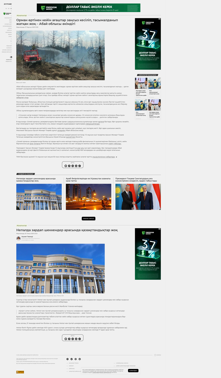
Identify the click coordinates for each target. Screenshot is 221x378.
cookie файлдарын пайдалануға (101, 372)
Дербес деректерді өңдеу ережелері (125, 365)
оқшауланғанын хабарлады (104, 157)
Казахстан (9, 59)
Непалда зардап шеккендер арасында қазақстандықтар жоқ (36, 179)
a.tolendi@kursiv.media (27, 240)
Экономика (9, 32)
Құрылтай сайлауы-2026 (75, 371)
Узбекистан (9, 61)
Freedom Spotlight (7, 52)
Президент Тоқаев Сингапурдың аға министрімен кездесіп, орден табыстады (136, 179)
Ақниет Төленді (27, 236)
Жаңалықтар (8, 18)
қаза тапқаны (35, 144)
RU (6, 8)
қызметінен (70, 137)
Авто (10, 20)
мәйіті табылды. (115, 144)
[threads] (76, 359)
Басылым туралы (73, 363)
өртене (101, 122)
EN (8, 8)
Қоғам (10, 28)
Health (10, 34)
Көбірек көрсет (88, 218)
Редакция (9, 45)
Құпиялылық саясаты (122, 363)
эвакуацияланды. (93, 124)
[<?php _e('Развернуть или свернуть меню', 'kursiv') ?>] (11, 57)
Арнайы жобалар (7, 50)
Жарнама (9, 47)
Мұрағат (71, 365)
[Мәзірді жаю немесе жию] (11, 41)
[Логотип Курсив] (8, 4)
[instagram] (67, 359)
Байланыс (72, 368)
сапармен (61, 130)
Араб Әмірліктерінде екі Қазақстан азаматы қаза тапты (88, 179)
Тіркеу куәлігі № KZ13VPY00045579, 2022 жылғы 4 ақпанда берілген (32, 361)
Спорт (10, 36)
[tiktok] (72, 359)
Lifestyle (9, 30)
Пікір (10, 22)
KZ (11, 8)
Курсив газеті (8, 24)
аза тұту (80, 148)
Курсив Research (7, 26)
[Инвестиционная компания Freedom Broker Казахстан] (7, 14)
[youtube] (80, 359)
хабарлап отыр (22, 98)
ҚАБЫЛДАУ (133, 370)
